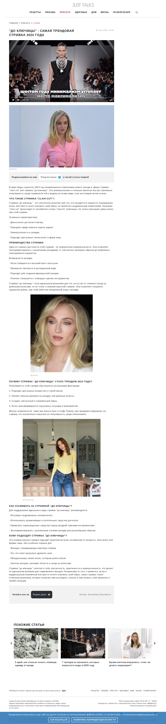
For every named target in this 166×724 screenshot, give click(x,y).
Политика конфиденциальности (94, 720)
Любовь (50, 12)
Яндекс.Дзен (39, 594)
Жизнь (105, 12)
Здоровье (81, 12)
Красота (65, 12)
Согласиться (59, 720)
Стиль (36, 23)
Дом (93, 12)
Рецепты (35, 12)
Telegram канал (48, 177)
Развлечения (121, 12)
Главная (13, 23)
